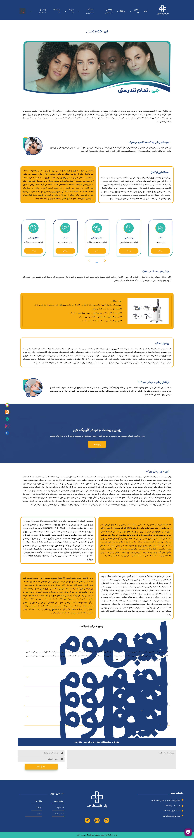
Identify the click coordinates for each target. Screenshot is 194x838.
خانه (146, 11)
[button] (105, 261)
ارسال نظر (41, 766)
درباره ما (71, 11)
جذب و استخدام (42, 11)
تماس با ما (59, 813)
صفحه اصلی (59, 801)
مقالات (39, 813)
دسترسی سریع (57, 794)
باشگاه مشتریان (89, 11)
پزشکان (122, 11)
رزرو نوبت (97, 444)
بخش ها (39, 801)
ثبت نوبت (60, 807)
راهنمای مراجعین (108, 11)
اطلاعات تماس (176, 793)
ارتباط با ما (56, 11)
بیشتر (160, 250)
